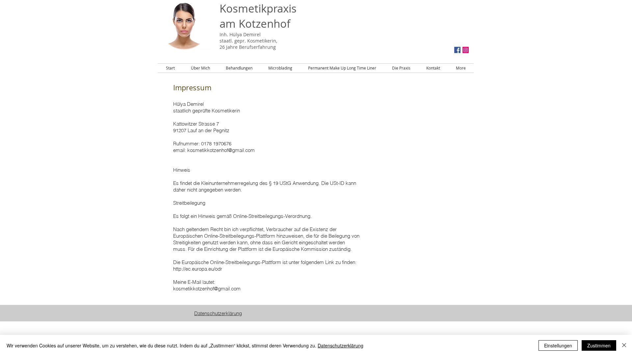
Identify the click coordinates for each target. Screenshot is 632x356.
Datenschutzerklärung (340, 345)
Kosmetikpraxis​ (258, 8)
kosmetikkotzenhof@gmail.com (221, 150)
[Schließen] (624, 345)
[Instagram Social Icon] (465, 50)
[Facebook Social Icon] (457, 50)
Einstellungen (558, 345)
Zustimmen (599, 345)
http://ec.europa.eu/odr (197, 269)
